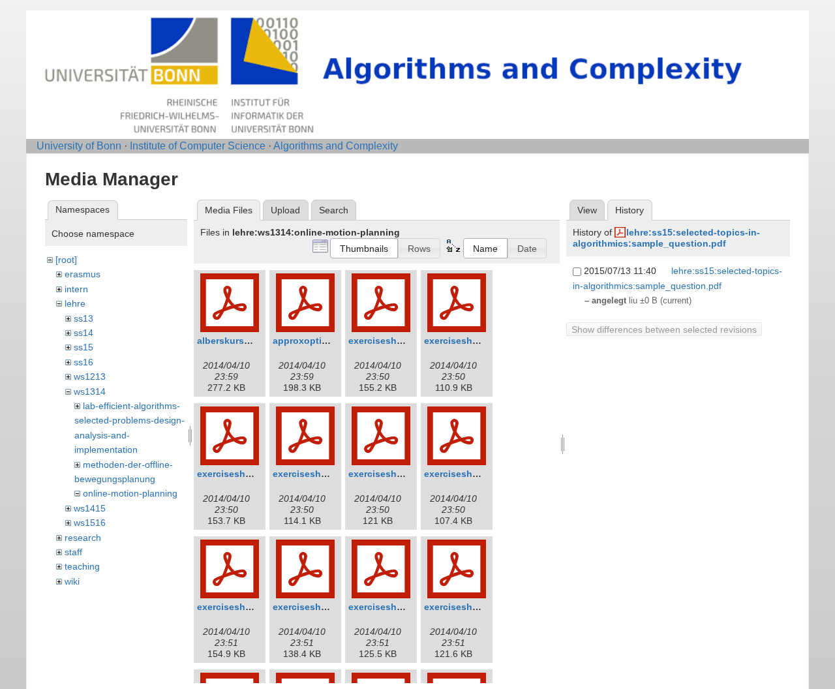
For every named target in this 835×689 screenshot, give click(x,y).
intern (76, 289)
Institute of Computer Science (198, 145)
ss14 (83, 333)
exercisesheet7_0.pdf (244, 607)
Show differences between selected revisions (664, 329)
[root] (66, 259)
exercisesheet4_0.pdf (320, 473)
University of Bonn (79, 145)
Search (333, 210)
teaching (82, 566)
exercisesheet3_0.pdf (244, 473)
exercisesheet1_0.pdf (396, 340)
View (587, 210)
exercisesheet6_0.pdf (471, 473)
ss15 (83, 347)
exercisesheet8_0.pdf (320, 607)
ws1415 (90, 508)
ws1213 (90, 376)
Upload (285, 210)
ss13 (83, 318)
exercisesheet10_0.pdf (474, 607)
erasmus (82, 274)
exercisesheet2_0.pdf (471, 340)
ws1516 (90, 522)
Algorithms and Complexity (335, 145)
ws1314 (90, 391)
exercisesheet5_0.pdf (396, 473)
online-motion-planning (130, 493)
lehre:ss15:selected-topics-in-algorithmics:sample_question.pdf (666, 238)
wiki (72, 581)
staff (73, 552)
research (83, 537)
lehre (75, 303)
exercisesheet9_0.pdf (396, 607)
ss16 (83, 362)
